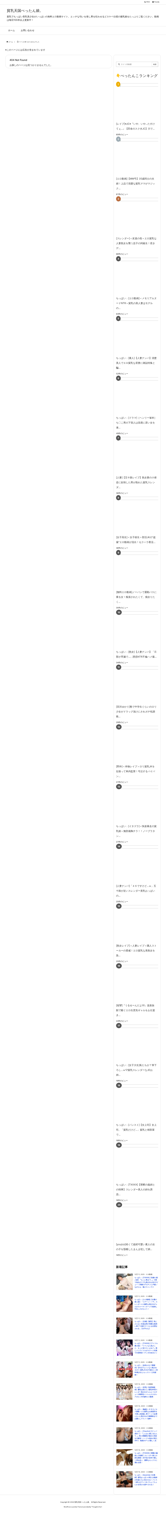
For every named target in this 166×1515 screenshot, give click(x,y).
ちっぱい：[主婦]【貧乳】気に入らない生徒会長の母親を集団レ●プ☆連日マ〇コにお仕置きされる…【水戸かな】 (146, 1325)
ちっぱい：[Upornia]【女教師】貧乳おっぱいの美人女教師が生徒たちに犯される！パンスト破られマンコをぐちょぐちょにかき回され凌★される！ (146, 1479)
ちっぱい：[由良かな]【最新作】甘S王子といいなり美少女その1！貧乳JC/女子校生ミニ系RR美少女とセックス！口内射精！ (146, 1370)
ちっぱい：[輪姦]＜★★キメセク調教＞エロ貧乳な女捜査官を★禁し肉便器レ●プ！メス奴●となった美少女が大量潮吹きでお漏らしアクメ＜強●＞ (146, 1414)
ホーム (10, 42)
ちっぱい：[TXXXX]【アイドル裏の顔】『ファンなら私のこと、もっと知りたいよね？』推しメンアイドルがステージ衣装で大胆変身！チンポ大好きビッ (146, 1348)
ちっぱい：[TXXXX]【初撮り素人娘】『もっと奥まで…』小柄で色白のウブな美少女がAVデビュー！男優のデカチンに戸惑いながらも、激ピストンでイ (146, 1282)
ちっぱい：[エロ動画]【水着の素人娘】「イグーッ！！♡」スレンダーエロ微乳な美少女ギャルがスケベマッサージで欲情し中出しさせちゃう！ (146, 1304)
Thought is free (96, 1507)
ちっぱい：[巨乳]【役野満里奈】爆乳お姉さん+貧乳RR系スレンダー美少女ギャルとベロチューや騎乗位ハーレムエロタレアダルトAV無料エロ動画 (146, 1392)
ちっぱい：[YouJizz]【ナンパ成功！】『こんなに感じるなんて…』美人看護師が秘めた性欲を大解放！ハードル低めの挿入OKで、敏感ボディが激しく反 (146, 1436)
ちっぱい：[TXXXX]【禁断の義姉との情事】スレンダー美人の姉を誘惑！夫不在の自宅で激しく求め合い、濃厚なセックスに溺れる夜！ (146, 1458)
